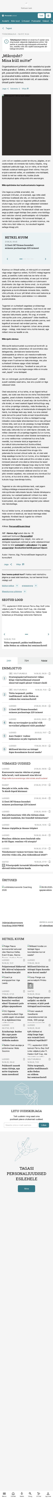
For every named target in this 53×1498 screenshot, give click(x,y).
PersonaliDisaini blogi (19, 526)
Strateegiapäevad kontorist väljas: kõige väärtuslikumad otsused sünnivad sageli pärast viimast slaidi (28, 680)
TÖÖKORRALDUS (9, 34)
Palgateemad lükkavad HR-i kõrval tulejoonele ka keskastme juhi (14, 969)
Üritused (25, 21)
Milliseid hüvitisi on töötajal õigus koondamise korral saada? (38, 969)
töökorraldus (8, 585)
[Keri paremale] (45, 259)
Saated (5, 862)
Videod (45, 21)
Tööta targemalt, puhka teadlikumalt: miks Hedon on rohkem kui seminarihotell (23, 696)
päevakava (31, 545)
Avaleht (5, 21)
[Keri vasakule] (7, 259)
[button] (21, 1125)
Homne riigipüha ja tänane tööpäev (20, 828)
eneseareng (27, 585)
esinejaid (19, 545)
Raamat (5, 785)
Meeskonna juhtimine (12, 591)
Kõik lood (15, 21)
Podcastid (35, 21)
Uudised (12, 706)
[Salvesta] (49, 673)
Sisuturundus (20, 673)
